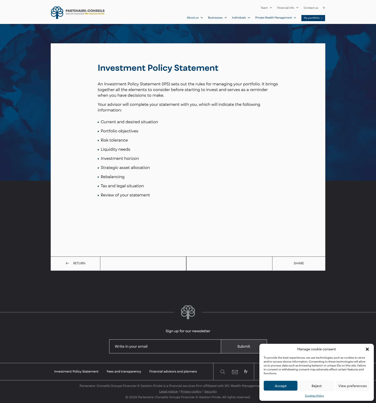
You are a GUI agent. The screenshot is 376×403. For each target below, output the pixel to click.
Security (210, 391)
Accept (281, 386)
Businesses (215, 17)
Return (79, 263)
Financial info (285, 7)
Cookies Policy (314, 395)
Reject (317, 386)
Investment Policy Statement (76, 371)
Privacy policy (191, 391)
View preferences (352, 386)
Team (264, 7)
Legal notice (168, 391)
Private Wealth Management (273, 17)
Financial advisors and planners (173, 371)
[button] (367, 349)
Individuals (239, 17)
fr (324, 7)
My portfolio (312, 18)
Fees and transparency (124, 371)
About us (193, 17)
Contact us (311, 7)
